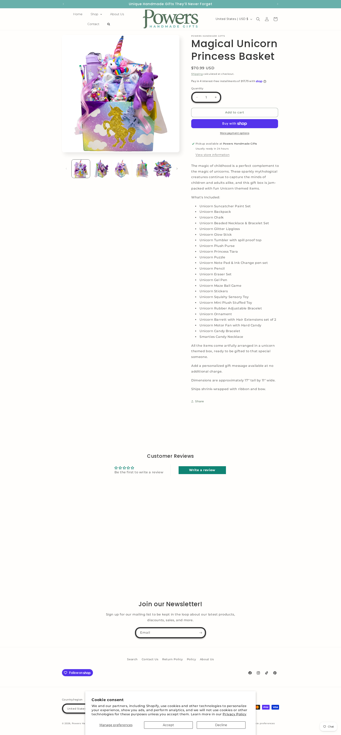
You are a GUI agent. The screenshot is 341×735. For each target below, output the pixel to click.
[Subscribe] (200, 632)
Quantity (197, 88)
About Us (207, 659)
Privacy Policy (234, 714)
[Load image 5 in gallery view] (162, 169)
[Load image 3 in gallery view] (121, 169)
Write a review (202, 470)
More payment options (234, 133)
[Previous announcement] (63, 4)
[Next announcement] (277, 4)
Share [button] (199, 401)
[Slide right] (177, 168)
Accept (168, 725)
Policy (191, 659)
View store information (213, 155)
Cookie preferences (262, 723)
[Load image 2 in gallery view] (101, 169)
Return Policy (172, 659)
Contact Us (150, 659)
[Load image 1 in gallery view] (81, 169)
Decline (221, 725)
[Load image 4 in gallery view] (142, 169)
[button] (258, 19)
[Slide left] (66, 168)
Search (132, 659)
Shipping (197, 73)
